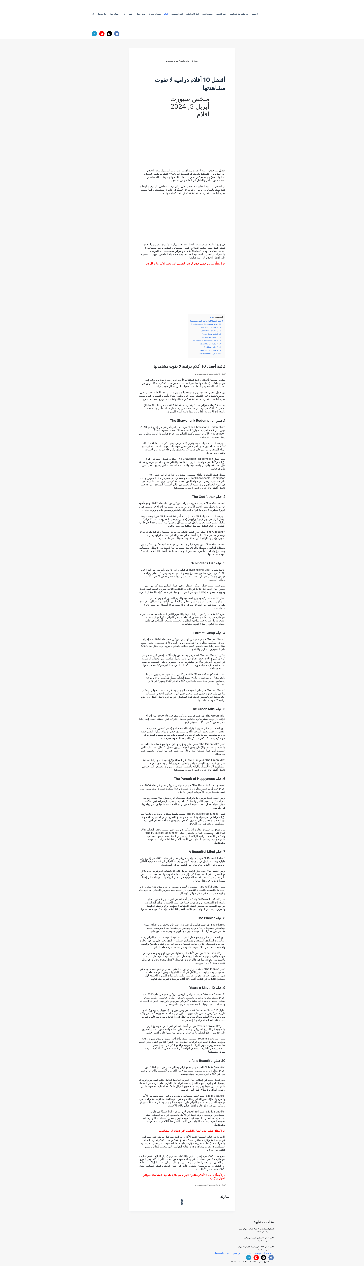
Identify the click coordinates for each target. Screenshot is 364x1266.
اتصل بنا (248, 1253)
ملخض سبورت (158, 254)
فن (124, 14)
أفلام (166, 14)
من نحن (236, 1253)
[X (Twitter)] (109, 33)
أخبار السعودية (177, 14)
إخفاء (211, 317)
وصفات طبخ (114, 14)
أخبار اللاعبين (221, 14)
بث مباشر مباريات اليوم (239, 14)
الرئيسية (255, 14)
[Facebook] (117, 33)
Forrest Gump (216, 639)
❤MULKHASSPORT (238, 1261)
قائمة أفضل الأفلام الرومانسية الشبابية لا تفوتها (256, 1247)
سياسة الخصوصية (263, 1253)
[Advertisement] (182, 145)
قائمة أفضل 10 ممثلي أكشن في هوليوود (258, 1238)
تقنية (130, 14)
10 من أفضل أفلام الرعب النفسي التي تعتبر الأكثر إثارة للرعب (179, 263)
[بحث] (93, 14)
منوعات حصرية (155, 14)
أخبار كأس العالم (192, 14)
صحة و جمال (140, 14)
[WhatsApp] (182, 1204)
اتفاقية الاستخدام (221, 1253)
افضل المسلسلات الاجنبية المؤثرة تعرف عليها (256, 1229)
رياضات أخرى (207, 14)
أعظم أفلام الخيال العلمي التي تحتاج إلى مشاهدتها (186, 1130)
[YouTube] (102, 33)
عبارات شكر (101, 14)
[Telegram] (94, 33)
